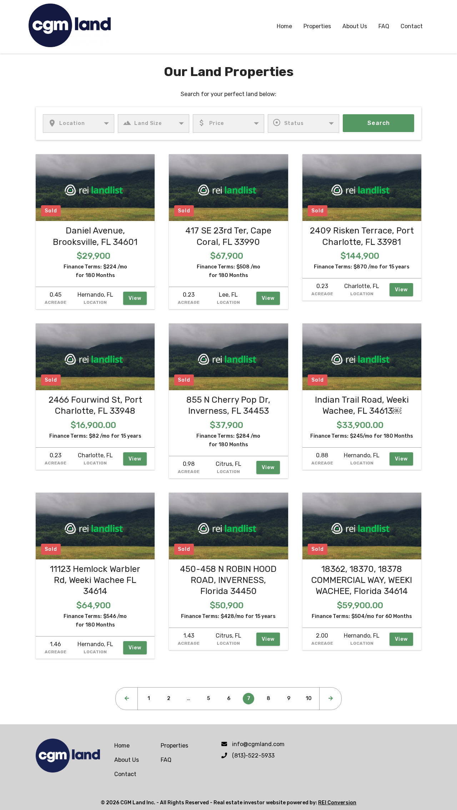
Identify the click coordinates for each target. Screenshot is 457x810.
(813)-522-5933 (253, 755)
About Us (354, 26)
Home (284, 26)
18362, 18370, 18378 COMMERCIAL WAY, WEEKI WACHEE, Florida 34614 (361, 580)
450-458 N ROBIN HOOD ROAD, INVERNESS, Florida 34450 (228, 580)
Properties (317, 26)
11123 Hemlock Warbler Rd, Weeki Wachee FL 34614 (95, 580)
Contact (412, 26)
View (135, 298)
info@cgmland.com (258, 744)
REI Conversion (337, 803)
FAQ (383, 26)
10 (309, 698)
